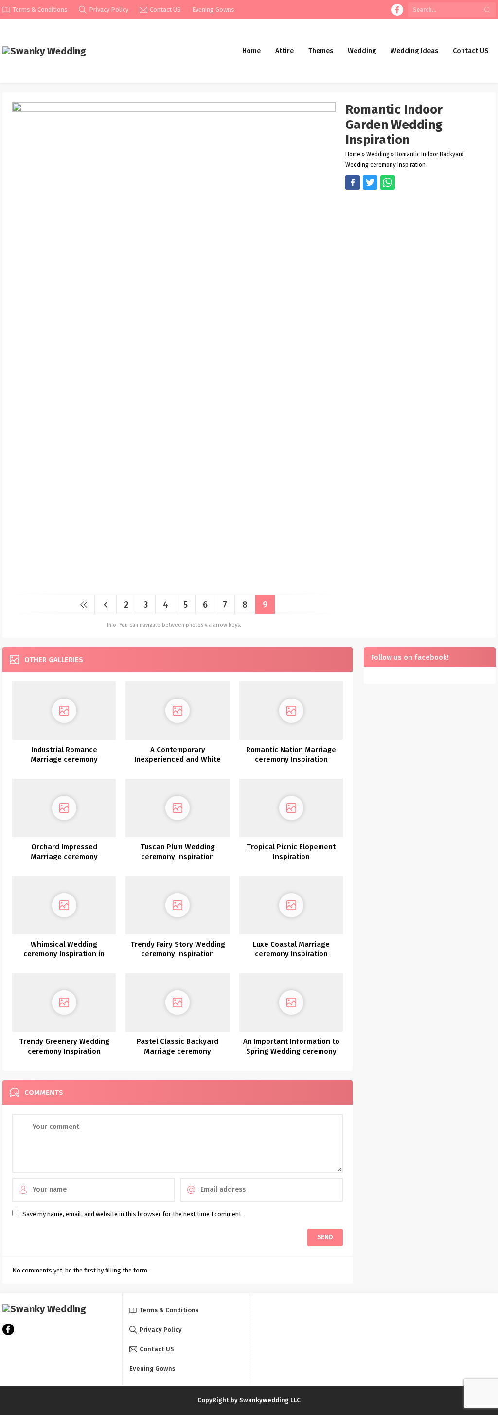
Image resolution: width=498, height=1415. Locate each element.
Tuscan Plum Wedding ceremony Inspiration (178, 851)
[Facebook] (397, 10)
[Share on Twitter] (387, 182)
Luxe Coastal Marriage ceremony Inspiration (291, 949)
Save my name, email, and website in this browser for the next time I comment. (132, 1214)
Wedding (378, 154)
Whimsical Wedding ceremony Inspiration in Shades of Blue (64, 954)
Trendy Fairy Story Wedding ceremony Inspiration (177, 949)
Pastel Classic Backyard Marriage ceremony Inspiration (177, 1051)
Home (352, 154)
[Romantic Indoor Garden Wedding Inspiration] (174, 584)
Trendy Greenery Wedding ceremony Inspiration (64, 1046)
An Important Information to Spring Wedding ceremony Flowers (291, 1051)
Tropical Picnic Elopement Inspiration (291, 851)
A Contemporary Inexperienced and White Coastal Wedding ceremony (177, 759)
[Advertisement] (415, 258)
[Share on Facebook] (352, 182)
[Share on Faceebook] (370, 182)
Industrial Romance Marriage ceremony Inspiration (64, 759)
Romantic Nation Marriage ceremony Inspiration (291, 754)
